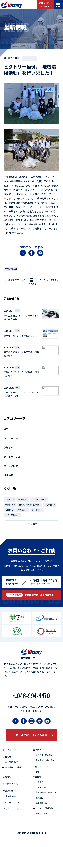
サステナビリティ (41, 766)
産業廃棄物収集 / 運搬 (45, 760)
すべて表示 (31, 523)
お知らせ (8, 447)
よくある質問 (11, 795)
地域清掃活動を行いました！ (16, 282)
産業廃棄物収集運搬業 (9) (29, 504)
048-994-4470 (33, 695)
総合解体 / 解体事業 (44, 755)
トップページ (9, 750)
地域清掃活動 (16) (38, 499)
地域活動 (8, 475)
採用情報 (37, 777)
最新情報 (6, 777)
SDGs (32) (9, 499)
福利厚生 (39, 797)
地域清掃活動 (11, 268)
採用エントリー (42, 813)
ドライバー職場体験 (44, 808)
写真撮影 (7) (23, 509)
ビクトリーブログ (13, 456)
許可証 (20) (22, 499)
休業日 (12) (10, 504)
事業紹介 (37, 750)
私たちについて (12, 762)
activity (29, 58)
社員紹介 (39, 782)
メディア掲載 (11, 466)
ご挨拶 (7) (9, 509)
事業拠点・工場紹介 (14, 767)
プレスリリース (12, 438)
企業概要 (6, 756)
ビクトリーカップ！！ (46, 280)
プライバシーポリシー (13, 809)
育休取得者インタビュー (46, 792)
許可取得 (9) (49, 504)
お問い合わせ (45, 4)
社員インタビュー (43, 787)
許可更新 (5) (37, 509)
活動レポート (41, 771)
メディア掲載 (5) (12, 514)
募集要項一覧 (41, 803)
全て (6, 429)
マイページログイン (12, 802)
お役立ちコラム (10, 783)
